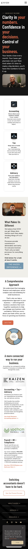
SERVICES (13, 510)
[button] (26, 2)
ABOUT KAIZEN (13, 503)
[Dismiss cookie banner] (22, 528)
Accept (17, 542)
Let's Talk (8, 323)
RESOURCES (13, 517)
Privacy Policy (12, 538)
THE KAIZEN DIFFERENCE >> (14, 265)
